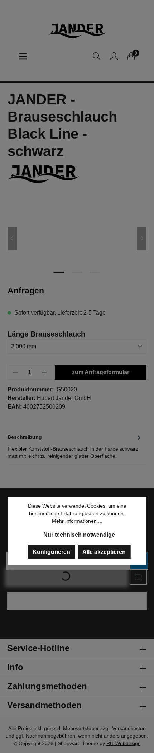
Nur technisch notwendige (79, 535)
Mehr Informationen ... (77, 521)
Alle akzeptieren (104, 552)
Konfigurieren (51, 552)
